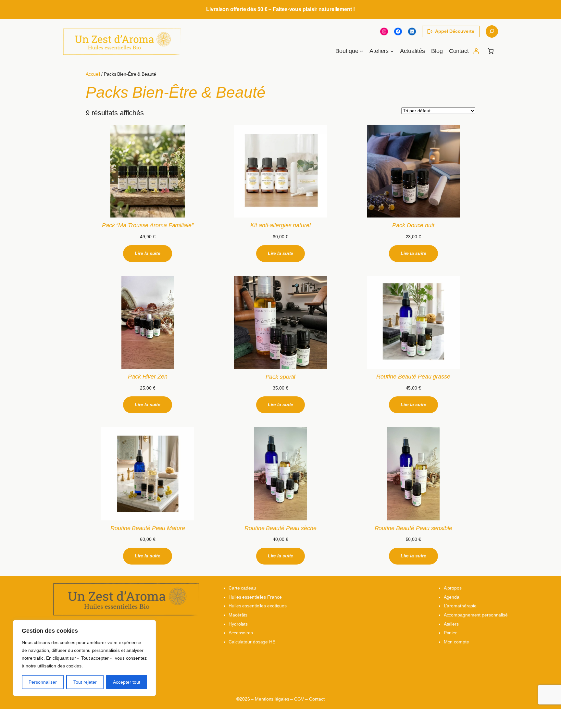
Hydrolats (238, 624)
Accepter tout (126, 682)
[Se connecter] (476, 51)
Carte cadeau (242, 588)
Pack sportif (281, 377)
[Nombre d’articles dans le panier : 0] (490, 51)
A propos (453, 588)
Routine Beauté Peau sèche (280, 528)
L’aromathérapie (460, 605)
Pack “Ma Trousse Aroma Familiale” (147, 225)
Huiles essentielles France (255, 597)
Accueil (93, 74)
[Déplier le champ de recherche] (492, 31)
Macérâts (238, 614)
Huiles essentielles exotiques (258, 605)
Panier (450, 632)
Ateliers (451, 624)
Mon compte (456, 641)
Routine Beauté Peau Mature (147, 528)
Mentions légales (272, 699)
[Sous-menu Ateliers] (392, 51)
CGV (299, 699)
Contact (317, 699)
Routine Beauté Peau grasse (413, 376)
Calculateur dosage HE (252, 641)
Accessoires (241, 632)
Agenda (451, 597)
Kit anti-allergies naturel (280, 225)
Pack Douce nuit (413, 225)
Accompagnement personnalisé (476, 614)
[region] (84, 658)
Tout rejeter (85, 682)
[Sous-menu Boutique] (361, 51)
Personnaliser (43, 682)
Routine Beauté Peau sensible (413, 528)
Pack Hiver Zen (148, 376)
